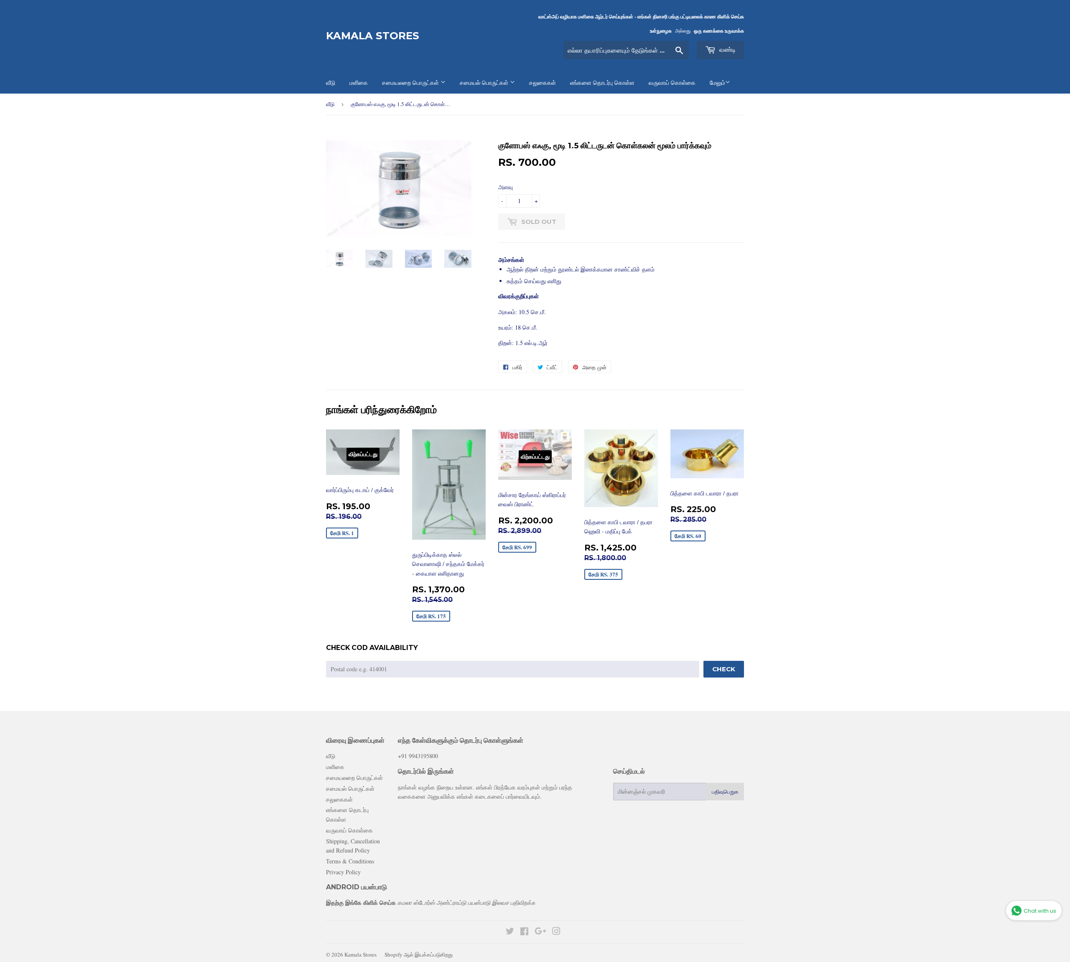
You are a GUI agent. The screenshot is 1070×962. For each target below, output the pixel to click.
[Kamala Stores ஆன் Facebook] (524, 932)
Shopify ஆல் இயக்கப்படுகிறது (419, 954)
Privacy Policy (343, 872)
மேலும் (717, 82)
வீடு (330, 104)
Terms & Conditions (350, 861)
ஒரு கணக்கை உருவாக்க (719, 30)
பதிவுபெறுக (725, 791)
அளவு (505, 187)
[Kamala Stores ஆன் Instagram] (556, 932)
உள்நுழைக (661, 30)
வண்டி (727, 49)
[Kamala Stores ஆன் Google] (540, 932)
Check (723, 669)
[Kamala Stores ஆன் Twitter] (510, 932)
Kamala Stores (372, 36)
